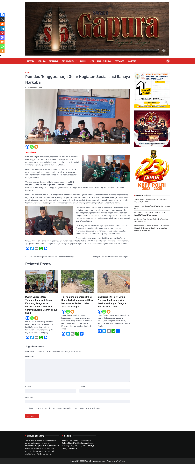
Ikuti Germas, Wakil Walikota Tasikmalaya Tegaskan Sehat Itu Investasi (151, 220)
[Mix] (2, 42)
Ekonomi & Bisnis (104, 61)
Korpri (83, 61)
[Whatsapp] (32, 147)
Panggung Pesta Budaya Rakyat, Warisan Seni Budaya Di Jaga (152, 207)
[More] (36, 147)
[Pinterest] (2, 33)
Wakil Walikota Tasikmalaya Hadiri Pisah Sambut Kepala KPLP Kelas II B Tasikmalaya (150, 213)
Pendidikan (53, 61)
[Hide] (1, 55)
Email (82, 386)
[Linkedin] (2, 28)
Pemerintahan (68, 61)
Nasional (41, 61)
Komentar (29, 356)
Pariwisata (119, 61)
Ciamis (27, 72)
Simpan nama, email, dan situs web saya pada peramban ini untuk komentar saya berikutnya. (64, 408)
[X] (2, 19)
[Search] (168, 61)
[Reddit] (2, 24)
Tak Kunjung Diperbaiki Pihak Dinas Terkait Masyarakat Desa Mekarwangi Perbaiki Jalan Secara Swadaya (77, 302)
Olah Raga (132, 61)
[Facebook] (27, 147)
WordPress (120, 461)
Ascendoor (101, 461)
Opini (91, 61)
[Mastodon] (2, 37)
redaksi (29, 87)
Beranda (30, 61)
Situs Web (29, 397)
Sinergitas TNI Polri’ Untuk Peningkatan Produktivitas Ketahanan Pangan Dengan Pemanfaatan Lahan (112, 302)
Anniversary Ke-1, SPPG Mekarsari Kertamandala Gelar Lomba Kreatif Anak (150, 200)
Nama (28, 386)
